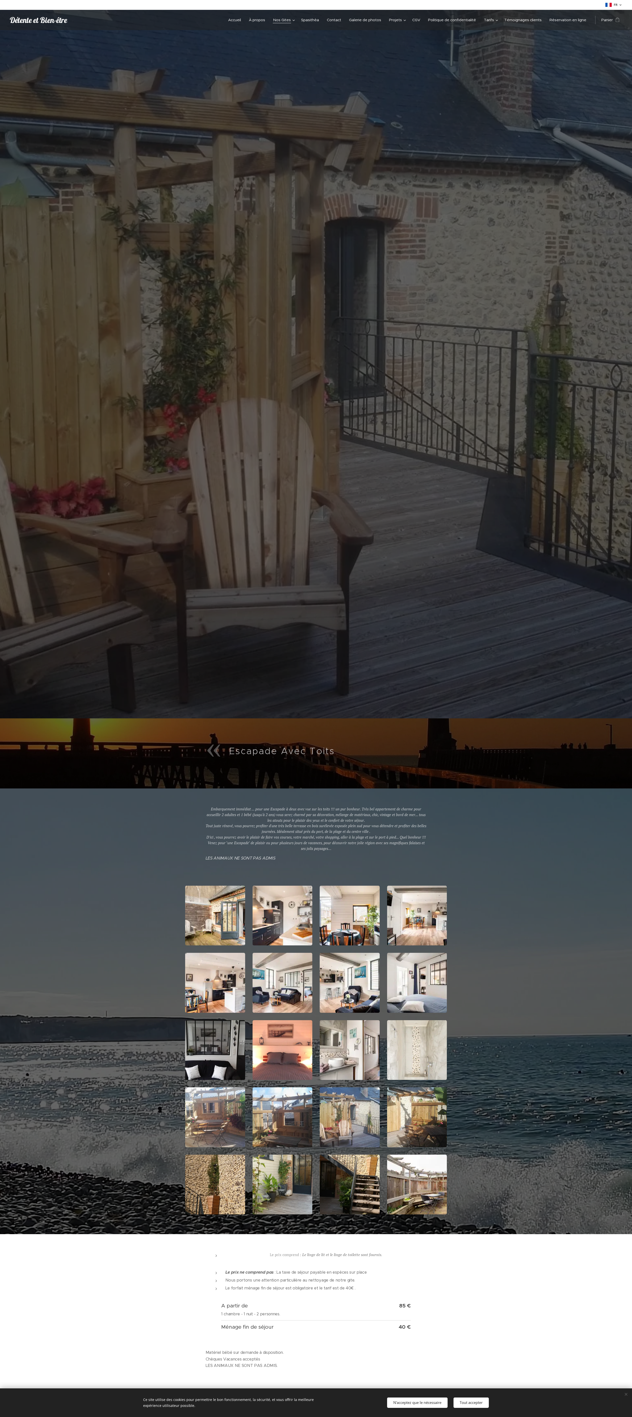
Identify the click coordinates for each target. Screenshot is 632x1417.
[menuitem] (236, 20)
